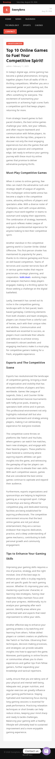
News (18, 19)
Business (30, 19)
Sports (27, 25)
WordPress (27, 755)
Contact (10, 31)
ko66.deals (25, 277)
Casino (39, 25)
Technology (12, 25)
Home (8, 19)
